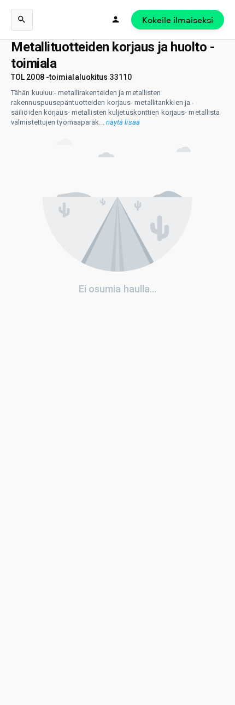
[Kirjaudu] (116, 20)
